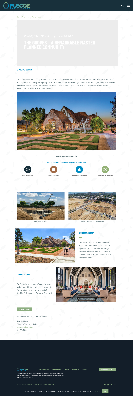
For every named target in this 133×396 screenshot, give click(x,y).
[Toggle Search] (122, 6)
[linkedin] (108, 384)
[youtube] (115, 384)
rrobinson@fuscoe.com (25, 327)
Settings (96, 391)
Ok (105, 391)
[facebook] (112, 384)
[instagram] (105, 384)
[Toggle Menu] (128, 6)
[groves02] (22, 369)
